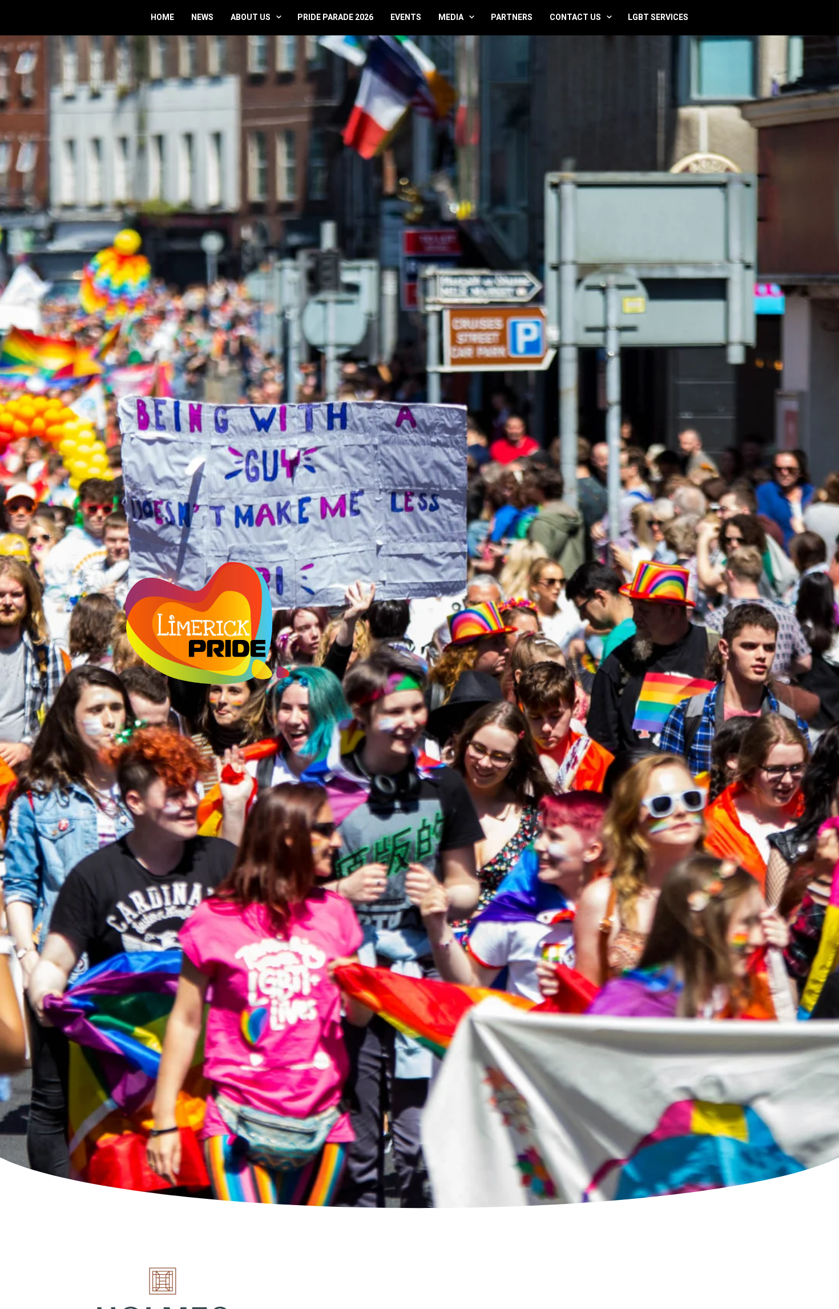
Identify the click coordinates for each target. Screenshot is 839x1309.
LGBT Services (658, 17)
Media (450, 17)
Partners (512, 17)
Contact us (575, 17)
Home (162, 17)
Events (405, 17)
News (202, 17)
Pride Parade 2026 (335, 17)
